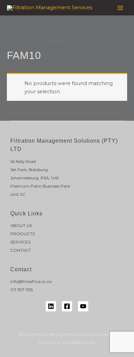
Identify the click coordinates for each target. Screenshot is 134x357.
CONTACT (20, 250)
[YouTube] (83, 306)
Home (14, 40)
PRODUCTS (22, 233)
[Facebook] (67, 306)
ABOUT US (21, 225)
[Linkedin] (51, 306)
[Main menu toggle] (120, 7)
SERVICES (20, 242)
